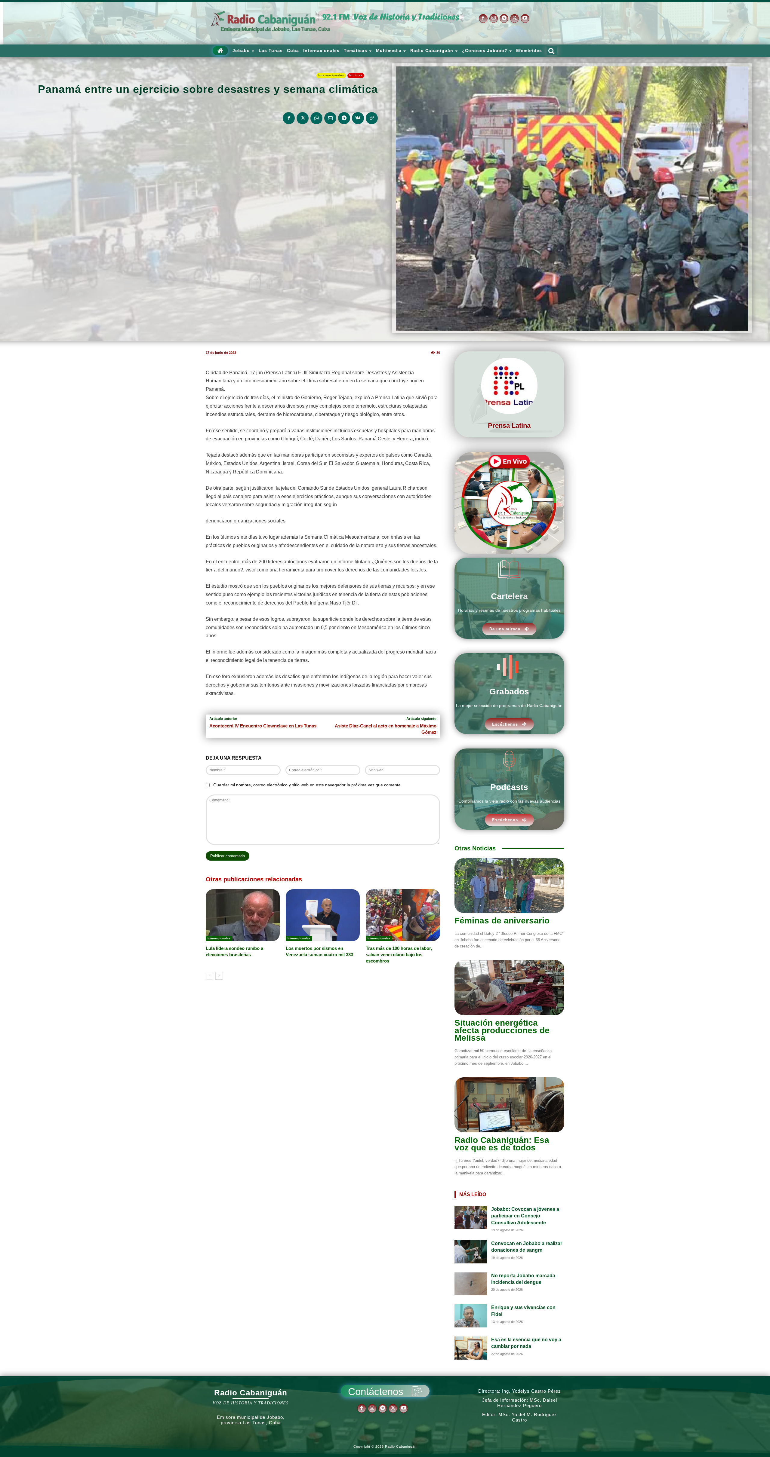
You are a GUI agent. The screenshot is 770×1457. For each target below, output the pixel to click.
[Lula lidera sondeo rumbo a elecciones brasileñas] (243, 915)
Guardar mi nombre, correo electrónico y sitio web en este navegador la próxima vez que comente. (307, 784)
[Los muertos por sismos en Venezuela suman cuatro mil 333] (323, 915)
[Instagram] (493, 18)
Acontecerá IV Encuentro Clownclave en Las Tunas (262, 725)
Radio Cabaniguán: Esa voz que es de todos (501, 1143)
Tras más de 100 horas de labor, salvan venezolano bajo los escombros (399, 954)
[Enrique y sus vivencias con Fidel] (471, 1315)
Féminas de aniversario (502, 920)
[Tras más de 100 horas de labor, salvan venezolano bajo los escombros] (403, 915)
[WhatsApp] (316, 118)
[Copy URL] (372, 118)
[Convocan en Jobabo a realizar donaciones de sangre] (471, 1251)
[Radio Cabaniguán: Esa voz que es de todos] (509, 1104)
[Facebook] (483, 18)
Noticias (355, 75)
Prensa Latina (509, 425)
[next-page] (219, 976)
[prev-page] (209, 976)
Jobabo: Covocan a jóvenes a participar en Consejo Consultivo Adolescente (525, 1216)
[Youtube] (525, 18)
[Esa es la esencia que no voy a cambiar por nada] (471, 1348)
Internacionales (331, 75)
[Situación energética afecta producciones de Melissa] (509, 987)
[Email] (330, 118)
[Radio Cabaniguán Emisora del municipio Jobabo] (270, 22)
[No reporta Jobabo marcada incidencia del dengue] (471, 1284)
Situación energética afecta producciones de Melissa (502, 1030)
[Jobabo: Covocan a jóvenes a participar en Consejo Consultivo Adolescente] (471, 1217)
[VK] (358, 118)
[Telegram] (504, 18)
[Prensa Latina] (509, 386)
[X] (514, 18)
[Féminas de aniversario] (509, 885)
